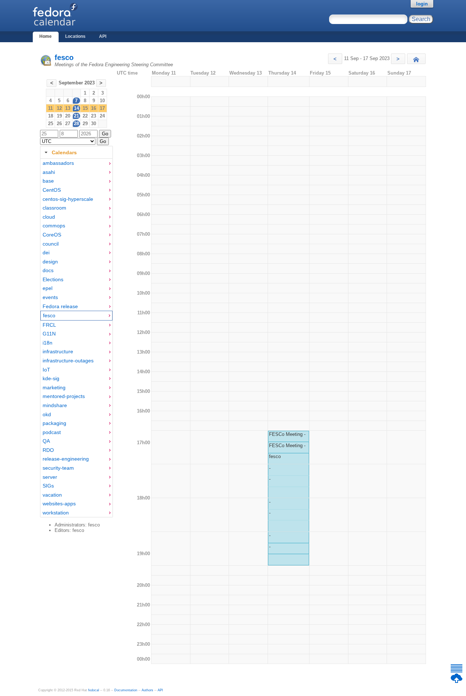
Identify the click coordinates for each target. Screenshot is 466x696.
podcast (52, 432)
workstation (56, 513)
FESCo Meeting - (287, 434)
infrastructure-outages (68, 360)
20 (67, 116)
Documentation (125, 690)
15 (85, 108)
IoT (46, 370)
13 (67, 108)
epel (47, 288)
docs (48, 270)
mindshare (55, 405)
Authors (147, 690)
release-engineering (66, 459)
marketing (54, 387)
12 (59, 108)
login (422, 4)
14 (76, 108)
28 (76, 123)
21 (76, 116)
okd (47, 414)
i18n (47, 343)
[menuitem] (76, 163)
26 (59, 123)
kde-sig (51, 378)
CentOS (52, 190)
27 (67, 123)
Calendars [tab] (64, 152)
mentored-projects (64, 396)
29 (85, 123)
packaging (54, 423)
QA (46, 441)
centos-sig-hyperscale (68, 199)
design (50, 262)
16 (93, 108)
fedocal (93, 690)
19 (59, 116)
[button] (335, 58)
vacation (52, 495)
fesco (64, 57)
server (50, 477)
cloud (49, 217)
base (48, 181)
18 (50, 116)
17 (102, 108)
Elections (53, 279)
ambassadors (58, 163)
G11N (49, 334)
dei (46, 252)
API (102, 36)
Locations (75, 36)
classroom (54, 208)
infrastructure (58, 351)
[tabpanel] (76, 338)
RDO (48, 450)
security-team (58, 468)
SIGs (48, 486)
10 (102, 100)
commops (54, 225)
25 (50, 123)
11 (50, 108)
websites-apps (59, 503)
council (51, 244)
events (50, 297)
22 (85, 116)
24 (102, 116)
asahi (49, 172)
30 (93, 123)
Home (45, 36)
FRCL (49, 325)
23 (93, 116)
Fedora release (60, 306)
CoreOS (52, 235)
